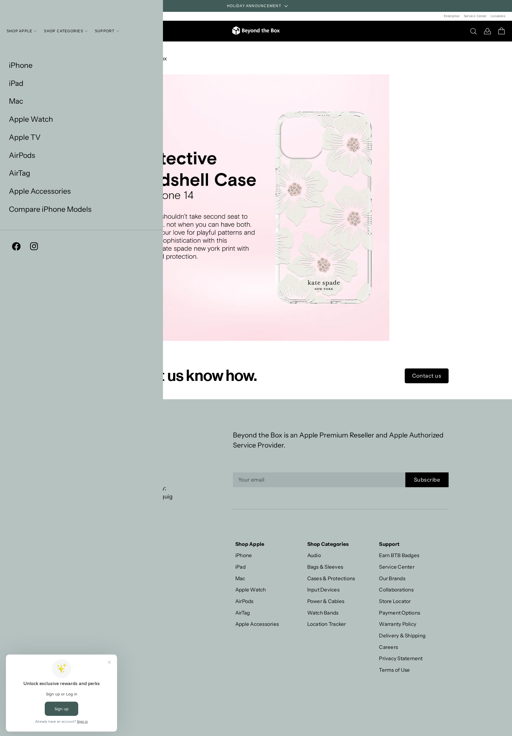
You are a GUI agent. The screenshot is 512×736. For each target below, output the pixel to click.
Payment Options (399, 613)
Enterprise (452, 16)
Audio (314, 555)
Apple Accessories (40, 191)
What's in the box (145, 58)
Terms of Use (394, 670)
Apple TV (25, 137)
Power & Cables (326, 601)
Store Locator (395, 601)
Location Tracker (326, 624)
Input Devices (323, 589)
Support (105, 31)
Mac (16, 101)
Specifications (141, 50)
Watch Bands (323, 613)
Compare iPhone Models (50, 209)
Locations (498, 16)
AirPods (22, 155)
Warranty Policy (397, 624)
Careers (388, 647)
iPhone (21, 65)
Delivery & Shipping (402, 635)
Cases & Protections (331, 578)
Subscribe (427, 480)
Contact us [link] (426, 376)
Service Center (475, 16)
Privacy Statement (401, 658)
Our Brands (392, 578)
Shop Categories (63, 31)
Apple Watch (31, 119)
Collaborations (396, 589)
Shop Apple (19, 31)
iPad (16, 83)
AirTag (19, 173)
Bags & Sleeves (325, 567)
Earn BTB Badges (399, 555)
